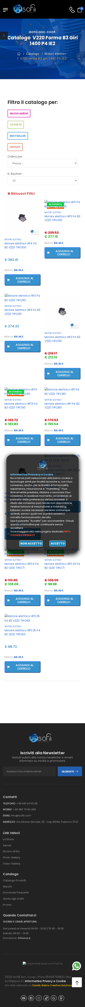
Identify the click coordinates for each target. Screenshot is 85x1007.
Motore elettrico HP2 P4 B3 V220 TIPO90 (62, 339)
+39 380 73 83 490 (24, 809)
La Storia (8, 839)
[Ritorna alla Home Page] (19, 53)
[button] (77, 982)
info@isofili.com (21, 815)
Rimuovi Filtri (22, 193)
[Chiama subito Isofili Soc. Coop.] (72, 10)
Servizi (7, 845)
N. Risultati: (15, 174)
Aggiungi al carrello (23, 280)
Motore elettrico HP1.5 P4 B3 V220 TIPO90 (21, 406)
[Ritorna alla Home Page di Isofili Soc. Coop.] (27, 9)
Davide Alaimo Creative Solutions (52, 985)
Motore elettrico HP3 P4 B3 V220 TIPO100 (62, 218)
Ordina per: (15, 157)
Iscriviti (68, 771)
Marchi (7, 886)
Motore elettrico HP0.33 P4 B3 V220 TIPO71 (62, 566)
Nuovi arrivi (19, 113)
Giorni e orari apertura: (20, 921)
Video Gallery (11, 863)
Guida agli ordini (13, 899)
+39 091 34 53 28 (26, 803)
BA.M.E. (19, 270)
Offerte (16, 124)
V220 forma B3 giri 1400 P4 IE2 (43, 58)
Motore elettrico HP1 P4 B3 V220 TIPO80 (61, 406)
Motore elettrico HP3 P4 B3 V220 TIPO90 (22, 312)
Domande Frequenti (16, 892)
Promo (7, 905)
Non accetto (31, 543)
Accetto (58, 543)
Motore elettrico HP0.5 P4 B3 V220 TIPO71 (22, 566)
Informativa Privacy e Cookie (45, 981)
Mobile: (7, 809)
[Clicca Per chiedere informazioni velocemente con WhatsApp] (76, 966)
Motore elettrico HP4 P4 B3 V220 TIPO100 (21, 245)
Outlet (15, 147)
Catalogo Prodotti (14, 880)
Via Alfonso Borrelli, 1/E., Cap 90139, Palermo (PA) (47, 822)
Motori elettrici (55, 53)
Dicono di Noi (11, 851)
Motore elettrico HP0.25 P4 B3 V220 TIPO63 (22, 632)
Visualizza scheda (22, 232)
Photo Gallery (11, 857)
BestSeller (18, 136)
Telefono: (9, 803)
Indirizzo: (9, 822)
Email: (6, 815)
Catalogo (32, 53)
